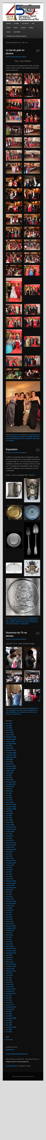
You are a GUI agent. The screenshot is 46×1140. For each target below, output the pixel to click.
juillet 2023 (9, 759)
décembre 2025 (11, 737)
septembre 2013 (11, 953)
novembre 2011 (11, 989)
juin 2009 (9, 1020)
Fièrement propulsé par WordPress (23, 1076)
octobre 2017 (10, 865)
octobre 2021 (10, 786)
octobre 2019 (10, 831)
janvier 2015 (10, 924)
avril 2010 (9, 1016)
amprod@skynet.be (12, 1066)
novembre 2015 (11, 903)
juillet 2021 (9, 791)
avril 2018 (9, 856)
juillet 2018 (9, 852)
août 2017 (9, 867)
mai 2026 (9, 726)
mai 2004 (9, 1032)
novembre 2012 (11, 966)
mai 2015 (9, 915)
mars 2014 (9, 944)
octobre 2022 (10, 771)
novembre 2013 (11, 951)
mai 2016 (9, 894)
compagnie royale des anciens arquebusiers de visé (22, 437)
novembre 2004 (11, 1027)
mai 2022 (9, 775)
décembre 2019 (11, 827)
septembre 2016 (11, 888)
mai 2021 (9, 795)
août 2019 (9, 834)
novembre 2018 (11, 845)
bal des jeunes (20, 437)
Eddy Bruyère (10, 1050)
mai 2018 (9, 854)
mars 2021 (9, 800)
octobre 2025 (10, 741)
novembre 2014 (11, 928)
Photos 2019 (17, 435)
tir (17, 712)
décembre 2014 (11, 926)
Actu (33, 23)
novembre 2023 (11, 755)
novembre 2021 (11, 784)
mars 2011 (9, 1002)
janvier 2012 (10, 987)
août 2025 (9, 746)
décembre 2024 (11, 750)
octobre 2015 (10, 906)
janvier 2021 (10, 802)
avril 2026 (9, 728)
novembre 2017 (11, 863)
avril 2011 (9, 1000)
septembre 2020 (11, 809)
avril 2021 (9, 798)
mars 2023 (9, 762)
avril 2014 (9, 942)
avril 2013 (9, 960)
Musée (8, 32)
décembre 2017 (11, 861)
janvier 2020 (10, 825)
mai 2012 (9, 980)
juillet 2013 (9, 957)
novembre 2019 (11, 829)
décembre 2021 (11, 782)
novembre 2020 (11, 807)
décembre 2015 (11, 901)
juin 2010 (9, 1011)
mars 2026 (9, 730)
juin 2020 (9, 816)
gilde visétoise (20, 622)
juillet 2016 (9, 890)
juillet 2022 (9, 773)
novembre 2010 (11, 1007)
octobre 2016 (10, 885)
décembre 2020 (11, 804)
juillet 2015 (9, 910)
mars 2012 (9, 982)
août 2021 (9, 789)
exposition (12, 622)
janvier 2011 (10, 1005)
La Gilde (16, 23)
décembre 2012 (11, 964)
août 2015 (9, 908)
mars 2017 (9, 876)
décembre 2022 (11, 766)
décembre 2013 (11, 948)
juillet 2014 (9, 935)
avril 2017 (9, 874)
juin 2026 (9, 723)
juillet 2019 (9, 836)
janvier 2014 (10, 946)
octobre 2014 (10, 930)
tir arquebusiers (24, 712)
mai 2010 (9, 1014)
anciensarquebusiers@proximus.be (17, 1054)
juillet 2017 (9, 870)
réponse (10, 440)
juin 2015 (9, 912)
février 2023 (9, 764)
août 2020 (9, 811)
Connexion (9, 1039)
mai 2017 (9, 872)
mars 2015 (9, 919)
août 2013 (9, 955)
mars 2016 (9, 897)
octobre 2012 (10, 969)
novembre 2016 (11, 883)
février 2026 (9, 732)
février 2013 (9, 962)
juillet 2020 (9, 813)
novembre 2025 (11, 739)
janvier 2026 (10, 735)
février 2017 (9, 879)
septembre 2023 (11, 757)
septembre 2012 (11, 971)
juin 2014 (9, 937)
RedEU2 (23, 57)
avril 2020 (9, 818)
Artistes (31, 27)
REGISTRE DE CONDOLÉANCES (16, 36)
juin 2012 (9, 978)
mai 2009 (9, 1023)
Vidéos (16, 27)
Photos (8, 27)
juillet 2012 (9, 975)
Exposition (12, 449)
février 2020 (9, 822)
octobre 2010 (10, 1009)
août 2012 (9, 973)
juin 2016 (9, 892)
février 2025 (9, 748)
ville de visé (36, 438)
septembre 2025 (11, 744)
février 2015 (9, 921)
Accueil (8, 23)
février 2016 (9, 899)
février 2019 (9, 840)
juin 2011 (9, 996)
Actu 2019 (16, 618)
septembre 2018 (11, 849)
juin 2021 (9, 793)
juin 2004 (9, 1029)
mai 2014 (9, 939)
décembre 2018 (11, 843)
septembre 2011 (11, 993)
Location (23, 27)
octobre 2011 (10, 991)
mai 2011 (9, 998)
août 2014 (9, 933)
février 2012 (9, 984)
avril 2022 (9, 777)
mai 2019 (9, 838)
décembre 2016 (11, 881)
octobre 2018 (10, 847)
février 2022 (9, 780)
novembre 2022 (11, 768)
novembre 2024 (11, 753)
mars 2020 (9, 820)
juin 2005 (9, 1025)
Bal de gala (12, 437)
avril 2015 (9, 917)
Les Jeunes (25, 23)
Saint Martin (16, 32)
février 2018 (9, 858)
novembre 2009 (11, 1018)
